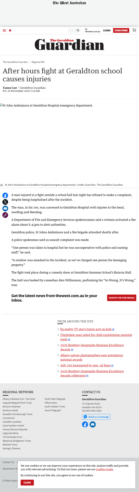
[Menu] (4, 30)
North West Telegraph (55, 399)
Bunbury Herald (10, 410)
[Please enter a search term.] (78, 30)
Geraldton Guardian (12, 421)
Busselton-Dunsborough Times (17, 414)
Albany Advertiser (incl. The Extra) (19, 399)
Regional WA (38, 62)
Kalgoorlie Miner (10, 433)
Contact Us (8, 462)
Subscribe (121, 30)
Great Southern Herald (13, 425)
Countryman (9, 418)
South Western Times (55, 406)
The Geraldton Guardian (15, 62)
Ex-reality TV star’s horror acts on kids (85, 329)
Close (27, 482)
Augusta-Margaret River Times (17, 402)
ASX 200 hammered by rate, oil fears (85, 365)
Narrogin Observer (11, 448)
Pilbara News (51, 402)
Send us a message (99, 416)
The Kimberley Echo (12, 437)
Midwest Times (10, 444)
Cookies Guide (104, 469)
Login (106, 30)
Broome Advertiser (12, 406)
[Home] (10, 30)
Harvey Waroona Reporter (15, 429)
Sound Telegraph (53, 410)
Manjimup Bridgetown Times (17, 440)
